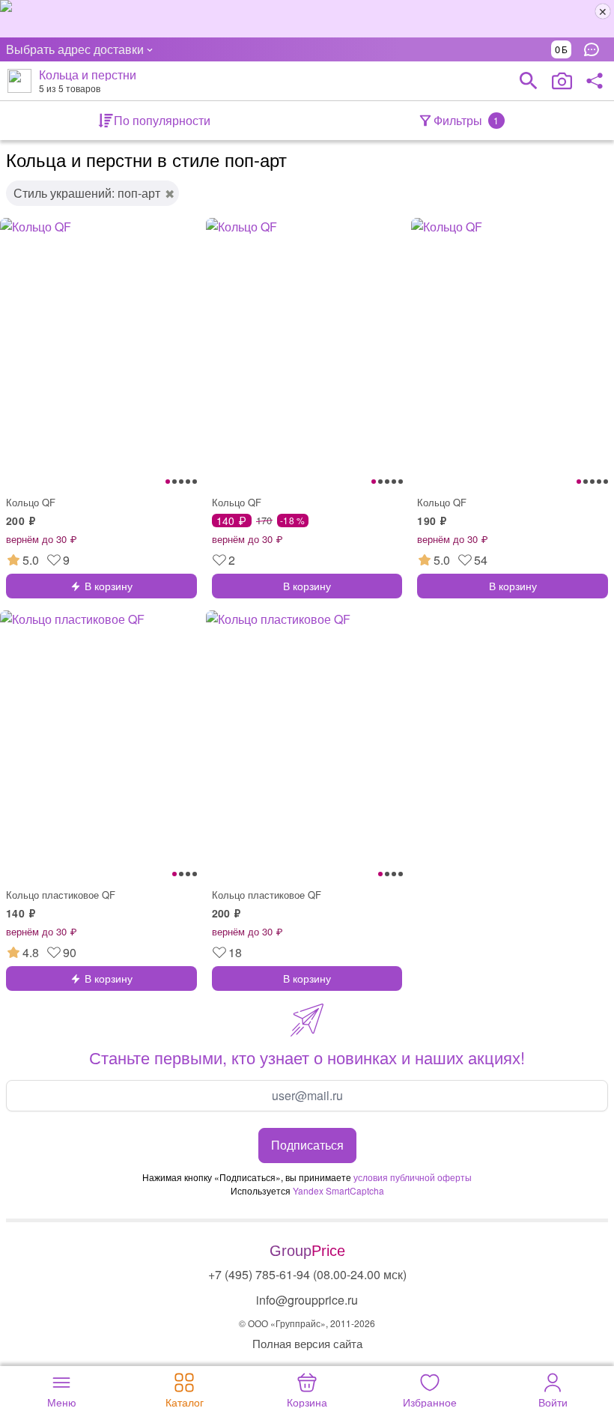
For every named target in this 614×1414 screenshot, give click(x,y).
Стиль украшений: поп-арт (86, 192)
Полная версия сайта (307, 1343)
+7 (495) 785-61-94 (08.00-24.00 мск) (307, 1274)
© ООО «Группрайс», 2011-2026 (307, 1323)
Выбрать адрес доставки (75, 49)
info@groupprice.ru (307, 1299)
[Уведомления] (595, 49)
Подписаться (307, 1144)
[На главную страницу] (19, 81)
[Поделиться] (595, 81)
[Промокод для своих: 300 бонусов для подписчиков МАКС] (307, 18)
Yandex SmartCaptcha (338, 1190)
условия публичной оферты (412, 1177)
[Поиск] (529, 81)
